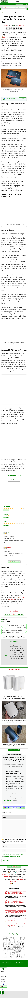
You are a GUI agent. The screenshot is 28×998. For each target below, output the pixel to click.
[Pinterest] (14, 29)
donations (21, 879)
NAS (17, 944)
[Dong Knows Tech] (4, 1)
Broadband (12, 940)
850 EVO (12, 599)
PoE (5, 948)
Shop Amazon (15, 562)
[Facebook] (9, 29)
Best (7, 940)
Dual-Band (22, 940)
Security (4, 951)
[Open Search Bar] (27, 1)
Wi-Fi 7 (18, 957)
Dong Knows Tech (10, 962)
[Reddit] (21, 29)
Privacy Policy (14, 965)
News (3, 974)
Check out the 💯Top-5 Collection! (14, 614)
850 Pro (5, 37)
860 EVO (22, 597)
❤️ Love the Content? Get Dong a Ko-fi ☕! (14, 808)
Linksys (12, 942)
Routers (17, 948)
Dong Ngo (6, 25)
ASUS (4, 940)
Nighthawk (14, 946)
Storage (8, 621)
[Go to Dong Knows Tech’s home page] (3, 969)
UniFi (15, 955)
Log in (27, 4)
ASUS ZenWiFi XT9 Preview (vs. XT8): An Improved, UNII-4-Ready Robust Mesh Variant (14, 697)
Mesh (22, 942)
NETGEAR (22, 944)
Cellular (16, 939)
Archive (6, 655)
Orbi (23, 946)
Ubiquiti (11, 955)
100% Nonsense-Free (19, 4)
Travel (21, 952)
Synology (7, 953)
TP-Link (17, 953)
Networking (8, 946)
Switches (23, 950)
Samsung (22, 948)
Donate (4, 986)
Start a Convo (21, 25)
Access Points (16, 938)
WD (18, 955)
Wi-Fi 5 (4, 957)
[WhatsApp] (19, 29)
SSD (4, 621)
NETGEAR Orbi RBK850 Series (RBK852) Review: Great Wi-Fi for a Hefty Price (14, 721)
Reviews (6, 12)
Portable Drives (10, 948)
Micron (5, 944)
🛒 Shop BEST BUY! (19, 7)
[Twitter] (12, 29)
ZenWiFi (23, 957)
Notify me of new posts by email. (11, 856)
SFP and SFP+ (10, 950)
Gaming (8, 942)
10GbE (10, 938)
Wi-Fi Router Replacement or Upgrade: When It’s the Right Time (15, 919)
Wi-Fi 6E (14, 957)
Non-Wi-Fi (19, 946)
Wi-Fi (22, 955)
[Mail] (7, 29)
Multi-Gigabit (11, 944)
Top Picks (12, 952)
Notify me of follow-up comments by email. (14, 854)
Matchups (17, 942)
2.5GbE (6, 938)
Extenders (4, 942)
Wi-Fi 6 (9, 957)
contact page (7, 800)
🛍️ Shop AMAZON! (8, 7)
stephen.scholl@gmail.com (10, 910)
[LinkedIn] (16, 29)
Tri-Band (6, 955)
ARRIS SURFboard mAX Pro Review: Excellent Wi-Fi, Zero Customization (14, 745)
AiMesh (22, 938)
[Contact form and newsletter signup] (3, 984)
